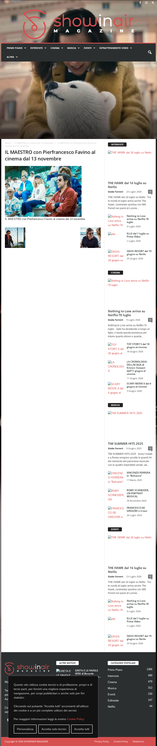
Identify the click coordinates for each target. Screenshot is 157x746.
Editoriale (113, 700)
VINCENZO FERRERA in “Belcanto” (138, 474)
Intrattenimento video (113, 47)
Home (8, 142)
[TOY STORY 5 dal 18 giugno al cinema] (116, 349)
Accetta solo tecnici (53, 729)
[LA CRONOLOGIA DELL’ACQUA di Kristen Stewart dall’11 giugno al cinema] (116, 366)
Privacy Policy (101, 741)
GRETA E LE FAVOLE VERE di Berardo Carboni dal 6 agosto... (88, 673)
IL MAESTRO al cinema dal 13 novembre (34, 142)
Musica (71, 47)
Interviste (36, 47)
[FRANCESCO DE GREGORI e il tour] (116, 512)
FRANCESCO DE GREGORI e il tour (137, 509)
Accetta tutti (81, 729)
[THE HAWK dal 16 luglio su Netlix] (130, 164)
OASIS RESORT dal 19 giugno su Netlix (139, 252)
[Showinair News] (78, 24)
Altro (10, 56)
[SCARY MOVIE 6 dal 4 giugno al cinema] (116, 388)
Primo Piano (14, 47)
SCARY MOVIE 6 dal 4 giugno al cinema (139, 385)
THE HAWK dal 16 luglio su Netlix (127, 185)
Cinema (54, 47)
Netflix (111, 706)
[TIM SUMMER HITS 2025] (130, 425)
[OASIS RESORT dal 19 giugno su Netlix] (116, 256)
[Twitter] (152, 3)
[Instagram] (146, 3)
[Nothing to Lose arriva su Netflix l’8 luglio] (116, 220)
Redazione (138, 741)
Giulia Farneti (115, 191)
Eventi (88, 47)
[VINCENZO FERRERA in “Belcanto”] (116, 477)
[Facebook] (140, 3)
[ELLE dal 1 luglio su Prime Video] (116, 238)
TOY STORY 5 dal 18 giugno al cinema (138, 345)
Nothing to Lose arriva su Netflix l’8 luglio (138, 219)
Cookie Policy (75, 719)
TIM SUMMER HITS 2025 (125, 443)
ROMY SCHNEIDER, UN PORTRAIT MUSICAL (138, 493)
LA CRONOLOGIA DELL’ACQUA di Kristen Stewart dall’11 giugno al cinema (137, 368)
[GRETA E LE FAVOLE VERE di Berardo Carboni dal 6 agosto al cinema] (64, 675)
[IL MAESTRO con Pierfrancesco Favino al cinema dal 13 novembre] (53, 191)
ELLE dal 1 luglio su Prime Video (138, 235)
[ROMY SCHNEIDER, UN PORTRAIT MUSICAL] (116, 495)
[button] (149, 52)
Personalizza (25, 729)
